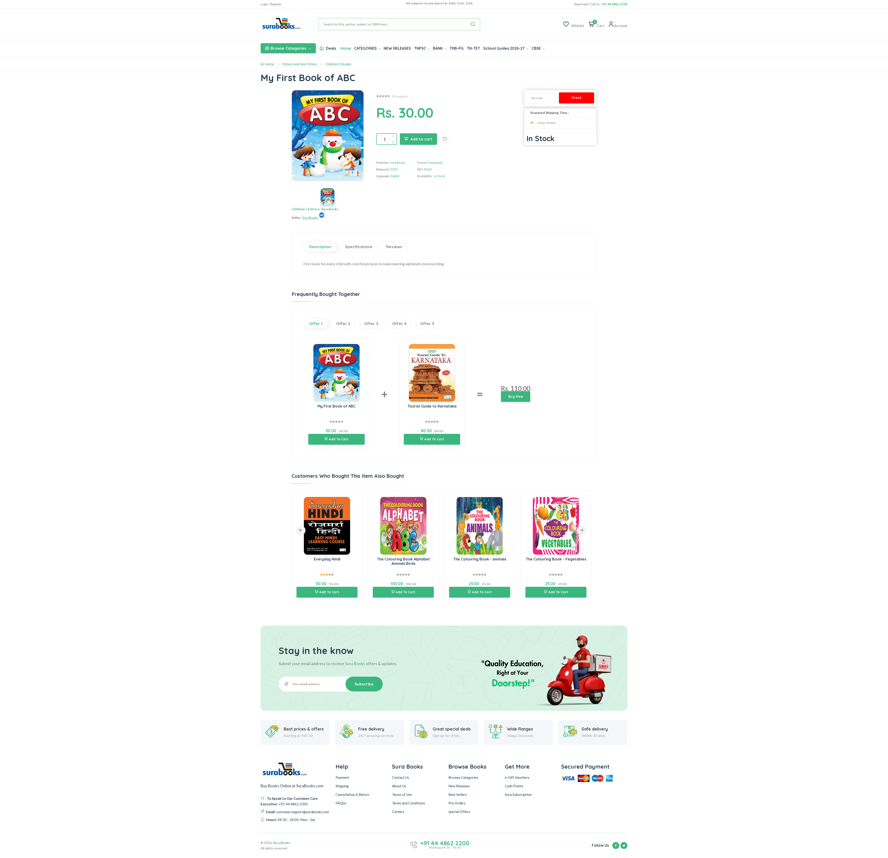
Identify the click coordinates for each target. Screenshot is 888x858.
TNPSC (420, 48)
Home (345, 48)
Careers (398, 811)
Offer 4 (399, 323)
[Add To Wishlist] (444, 139)
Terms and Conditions (408, 803)
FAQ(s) (341, 803)
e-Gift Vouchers (517, 777)
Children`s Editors (306, 209)
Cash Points (514, 786)
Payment (342, 777)
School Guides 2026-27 (504, 48)
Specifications (358, 246)
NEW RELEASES (397, 48)
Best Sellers (457, 794)
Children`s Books (338, 64)
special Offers (459, 811)
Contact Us (400, 777)
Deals (331, 48)
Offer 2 (343, 323)
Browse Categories (463, 777)
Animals (575, 559)
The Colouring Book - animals (422, 559)
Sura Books (329, 209)
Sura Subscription (518, 794)
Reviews (394, 246)
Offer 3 (371, 323)
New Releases (459, 786)
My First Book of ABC (336, 406)
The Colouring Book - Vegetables (499, 559)
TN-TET (473, 48)
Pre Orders (457, 803)
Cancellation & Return (352, 794)
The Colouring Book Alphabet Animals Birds (346, 561)
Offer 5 (427, 323)
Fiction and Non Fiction (300, 64)
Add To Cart (339, 439)
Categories (288, 48)
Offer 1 (315, 323)
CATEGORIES (366, 48)
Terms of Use (402, 794)
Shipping (342, 786)
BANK (438, 48)
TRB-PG (457, 48)
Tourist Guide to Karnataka (432, 406)
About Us (399, 786)
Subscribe (364, 684)
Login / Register (271, 4)
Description (320, 246)
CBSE (537, 48)
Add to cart (421, 139)
